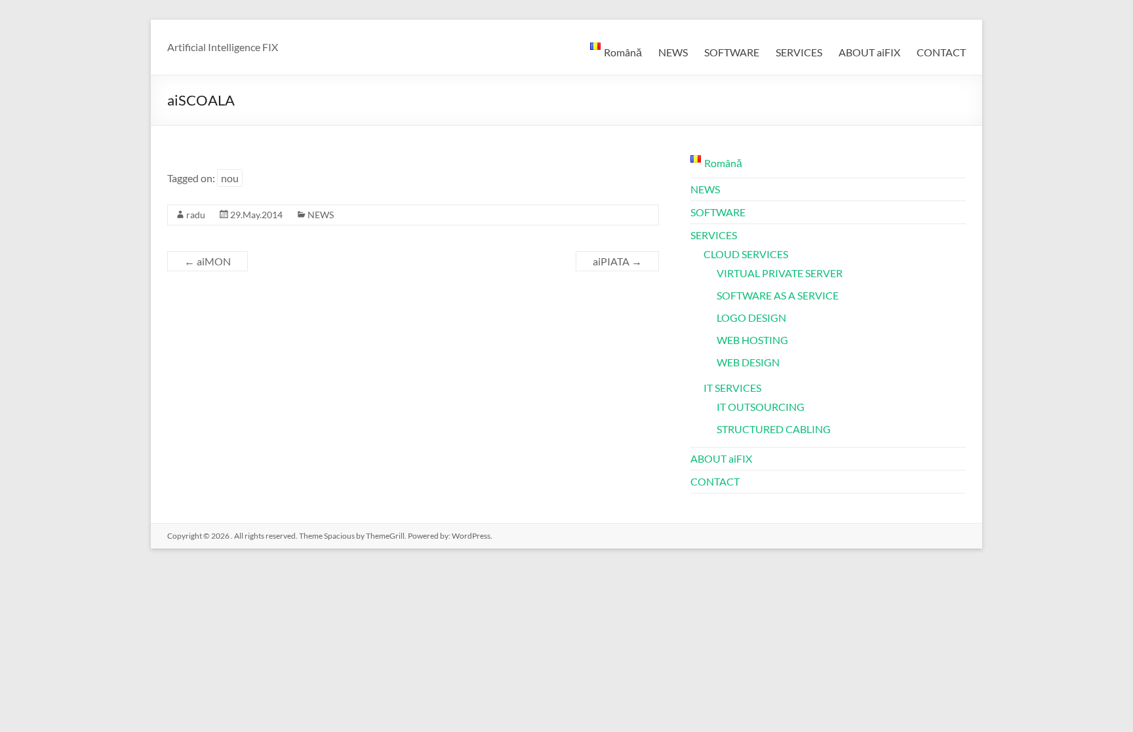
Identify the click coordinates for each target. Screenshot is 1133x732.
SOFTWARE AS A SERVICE (778, 295)
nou (230, 178)
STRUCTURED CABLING (774, 429)
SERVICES (799, 52)
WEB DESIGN (748, 362)
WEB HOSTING (752, 340)
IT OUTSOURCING (761, 406)
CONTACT (941, 52)
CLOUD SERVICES (746, 254)
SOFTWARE (731, 52)
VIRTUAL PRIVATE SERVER (780, 273)
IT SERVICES (732, 387)
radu (195, 214)
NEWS (673, 52)
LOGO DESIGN (751, 317)
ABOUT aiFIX (869, 52)
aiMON (207, 261)
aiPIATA (617, 261)
